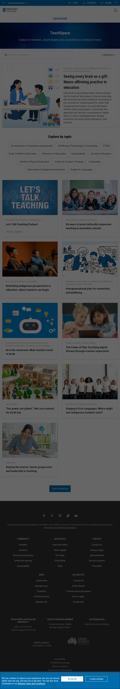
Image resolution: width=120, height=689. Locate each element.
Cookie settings (96, 679)
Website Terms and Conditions (31, 683)
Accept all (72, 679)
